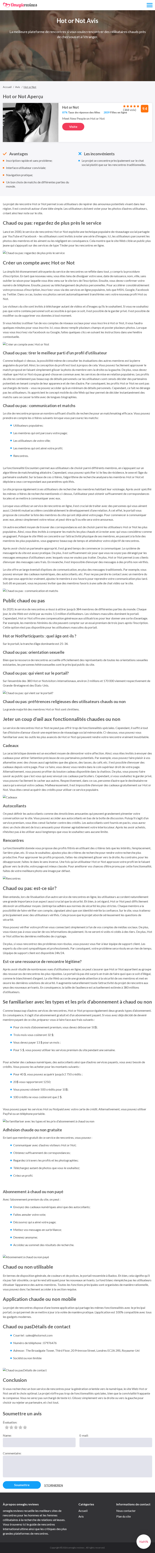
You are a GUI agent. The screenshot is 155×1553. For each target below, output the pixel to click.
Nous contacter (126, 1510)
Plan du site (123, 1516)
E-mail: (83, 1435)
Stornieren (53, 1485)
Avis (81, 1516)
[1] (7, 1427)
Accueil (83, 1510)
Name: (7, 1435)
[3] (16, 1427)
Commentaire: (12, 1453)
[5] (25, 1427)
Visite (73, 126)
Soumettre (21, 1485)
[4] (20, 1427)
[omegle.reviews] (20, 5)
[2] (11, 1427)
